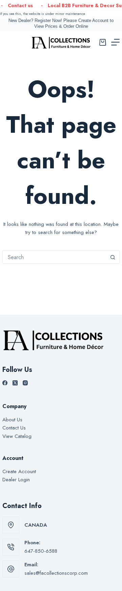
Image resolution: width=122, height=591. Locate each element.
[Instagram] (25, 382)
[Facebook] (4, 382)
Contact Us (14, 427)
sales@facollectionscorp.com (56, 573)
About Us (12, 419)
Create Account (19, 471)
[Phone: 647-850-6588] (10, 547)
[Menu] (115, 42)
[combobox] (54, 257)
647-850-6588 (40, 551)
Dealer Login (16, 479)
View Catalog (17, 436)
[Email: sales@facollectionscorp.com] (10, 569)
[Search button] (112, 257)
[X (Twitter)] (15, 382)
